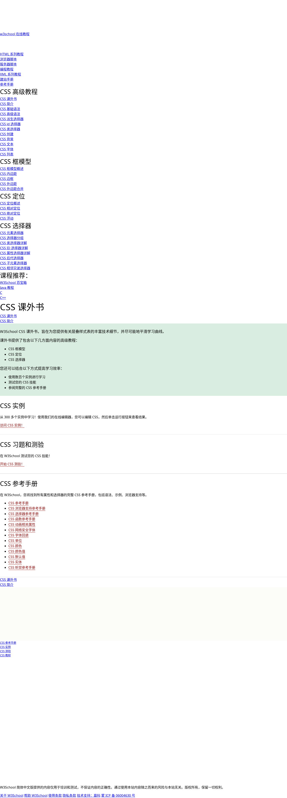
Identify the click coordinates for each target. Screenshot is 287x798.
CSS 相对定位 (10, 208)
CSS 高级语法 (10, 114)
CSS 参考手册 (18, 503)
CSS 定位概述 (10, 203)
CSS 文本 (6, 144)
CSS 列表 (6, 154)
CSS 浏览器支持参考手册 (26, 508)
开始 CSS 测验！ (12, 464)
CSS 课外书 (8, 98)
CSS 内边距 (8, 173)
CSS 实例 (5, 647)
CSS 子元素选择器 (13, 263)
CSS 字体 (6, 149)
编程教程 (6, 69)
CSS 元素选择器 (12, 233)
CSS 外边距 (8, 183)
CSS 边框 (6, 178)
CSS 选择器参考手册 (23, 513)
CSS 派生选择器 (12, 119)
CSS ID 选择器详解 (14, 248)
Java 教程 (7, 287)
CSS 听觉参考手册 (21, 567)
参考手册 (6, 84)
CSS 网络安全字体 (21, 530)
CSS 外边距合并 (12, 188)
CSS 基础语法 (10, 109)
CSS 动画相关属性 (21, 524)
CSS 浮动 (6, 218)
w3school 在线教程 (14, 34)
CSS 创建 (6, 134)
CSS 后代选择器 (12, 258)
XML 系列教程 (10, 74)
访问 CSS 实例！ (12, 425)
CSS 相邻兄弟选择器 (15, 268)
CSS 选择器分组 (12, 238)
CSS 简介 (6, 104)
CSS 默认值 (16, 556)
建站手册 (6, 79)
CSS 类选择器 (10, 129)
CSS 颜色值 (16, 551)
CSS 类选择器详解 (13, 243)
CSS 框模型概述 (12, 168)
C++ (3, 297)
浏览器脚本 (8, 59)
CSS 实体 (15, 562)
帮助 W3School (35, 795)
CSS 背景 (6, 139)
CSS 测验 (5, 651)
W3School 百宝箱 (13, 282)
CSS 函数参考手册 (21, 519)
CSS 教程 (5, 655)
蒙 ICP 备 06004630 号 (118, 795)
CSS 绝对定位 (10, 213)
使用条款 (55, 795)
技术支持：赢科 (88, 795)
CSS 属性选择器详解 (15, 253)
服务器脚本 (8, 64)
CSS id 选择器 (10, 124)
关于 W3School (11, 795)
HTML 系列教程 (12, 54)
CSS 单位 (15, 540)
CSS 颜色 (15, 546)
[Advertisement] (105, 40)
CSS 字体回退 (18, 535)
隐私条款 (69, 795)
